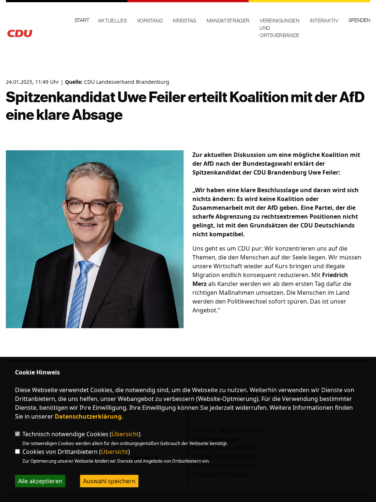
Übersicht (125, 434)
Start (82, 20)
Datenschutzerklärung (88, 416)
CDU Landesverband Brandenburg (126, 81)
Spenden (359, 20)
